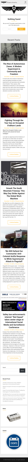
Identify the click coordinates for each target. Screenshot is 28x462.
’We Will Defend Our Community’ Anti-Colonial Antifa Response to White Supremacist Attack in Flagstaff (14, 256)
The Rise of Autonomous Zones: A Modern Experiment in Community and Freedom (14, 69)
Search (4, 367)
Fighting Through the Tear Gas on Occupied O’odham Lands (14, 123)
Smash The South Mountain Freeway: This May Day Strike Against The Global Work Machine (14, 193)
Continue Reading (14, 96)
